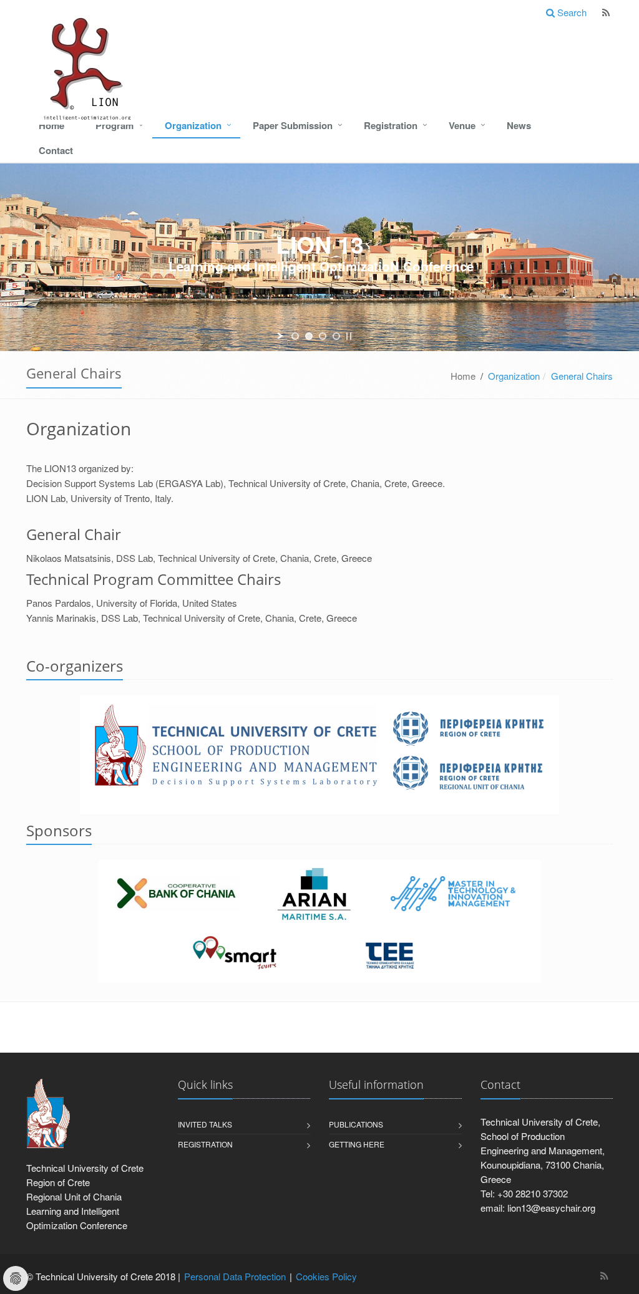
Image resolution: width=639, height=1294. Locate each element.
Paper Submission (293, 125)
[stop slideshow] (348, 336)
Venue (462, 125)
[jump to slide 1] (295, 336)
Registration (390, 125)
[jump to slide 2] (309, 336)
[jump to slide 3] (322, 336)
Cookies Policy (326, 1276)
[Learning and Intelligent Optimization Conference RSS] (606, 12)
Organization (193, 125)
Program (114, 125)
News (519, 125)
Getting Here (356, 1144)
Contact (56, 150)
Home (51, 125)
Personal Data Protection (235, 1276)
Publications (356, 1124)
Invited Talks (205, 1124)
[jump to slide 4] (336, 336)
